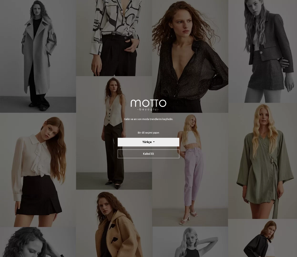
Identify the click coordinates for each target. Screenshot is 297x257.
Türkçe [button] (147, 142)
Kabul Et (148, 153)
